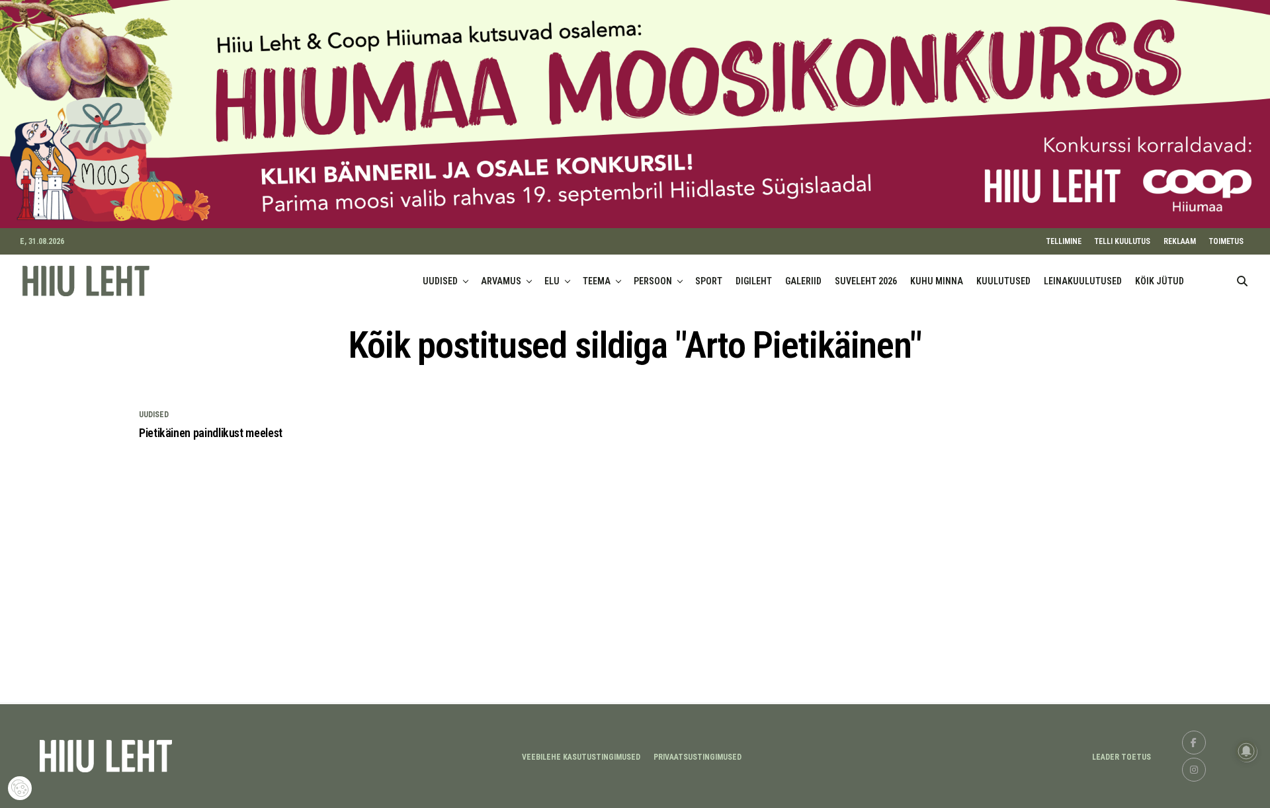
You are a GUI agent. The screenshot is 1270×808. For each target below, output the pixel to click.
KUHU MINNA (936, 281)
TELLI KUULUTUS (1122, 241)
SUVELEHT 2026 (866, 281)
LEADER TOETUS (1121, 757)
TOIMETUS (1226, 241)
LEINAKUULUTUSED (1083, 281)
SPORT (708, 281)
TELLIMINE (1063, 241)
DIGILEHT (754, 281)
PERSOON (653, 281)
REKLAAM (1180, 241)
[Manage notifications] (1246, 751)
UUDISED (440, 281)
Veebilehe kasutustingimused (581, 757)
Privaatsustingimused (697, 757)
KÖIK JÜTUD (1159, 281)
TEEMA (597, 281)
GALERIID (803, 281)
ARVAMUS (501, 281)
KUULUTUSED (1003, 281)
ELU (552, 281)
